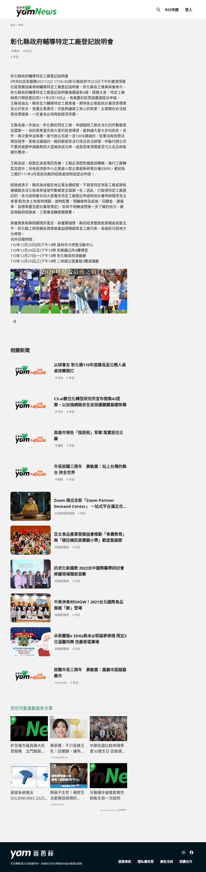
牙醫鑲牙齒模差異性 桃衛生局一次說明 (107, 795)
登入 (188, 9)
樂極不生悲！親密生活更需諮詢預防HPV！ (67, 795)
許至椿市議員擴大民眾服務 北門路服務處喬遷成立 (27, 748)
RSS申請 (172, 9)
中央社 (15, 51)
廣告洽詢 (166, 861)
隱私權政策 (146, 861)
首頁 (12, 25)
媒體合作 (185, 861)
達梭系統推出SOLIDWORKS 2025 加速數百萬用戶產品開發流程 (27, 795)
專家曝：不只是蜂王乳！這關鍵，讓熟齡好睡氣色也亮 (67, 748)
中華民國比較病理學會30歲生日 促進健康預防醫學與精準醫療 (108, 748)
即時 (20, 25)
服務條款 (124, 861)
